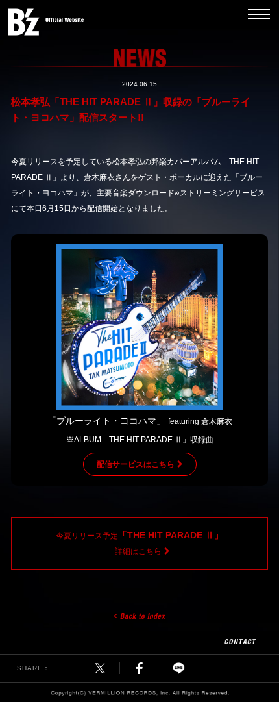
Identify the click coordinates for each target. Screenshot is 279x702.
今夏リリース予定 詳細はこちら (139, 543)
